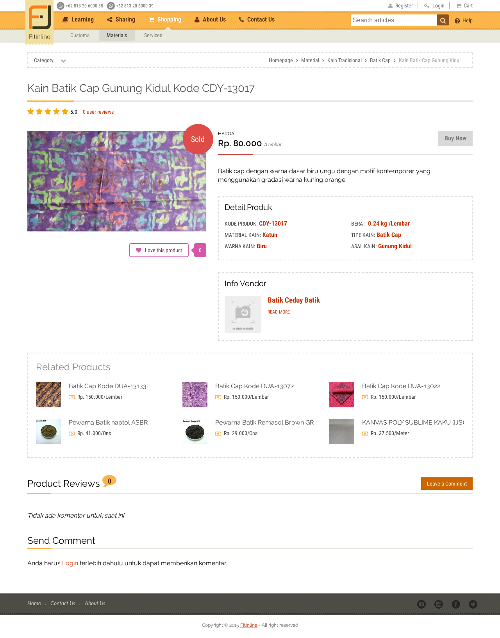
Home (34, 603)
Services (153, 35)
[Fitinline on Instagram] (439, 603)
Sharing (124, 19)
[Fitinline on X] (474, 603)
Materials (117, 35)
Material (310, 60)
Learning (82, 19)
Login (70, 563)
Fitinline (248, 625)
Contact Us (260, 19)
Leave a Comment (447, 483)
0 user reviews (98, 112)
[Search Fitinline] (443, 19)
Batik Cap (380, 60)
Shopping (168, 19)
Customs (79, 35)
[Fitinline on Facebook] (456, 603)
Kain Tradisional (344, 60)
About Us (213, 19)
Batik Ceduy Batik (294, 300)
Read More (279, 312)
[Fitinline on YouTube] (422, 603)
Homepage (281, 60)
